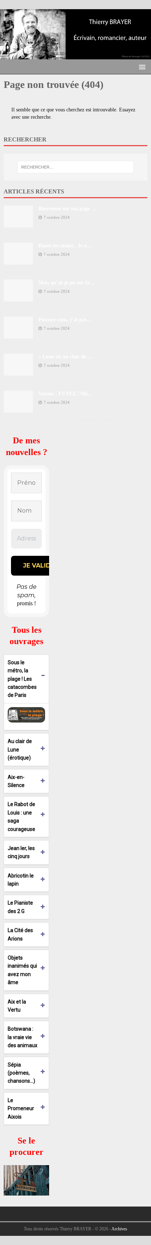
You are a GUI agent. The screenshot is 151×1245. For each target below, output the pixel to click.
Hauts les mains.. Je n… (65, 245)
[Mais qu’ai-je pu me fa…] (18, 297)
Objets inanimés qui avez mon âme (22, 970)
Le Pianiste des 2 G (20, 907)
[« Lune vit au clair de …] (18, 371)
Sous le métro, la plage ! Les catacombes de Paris (22, 679)
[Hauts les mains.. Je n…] (18, 260)
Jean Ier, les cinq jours (21, 852)
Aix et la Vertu (17, 1006)
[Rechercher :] (75, 167)
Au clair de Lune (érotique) (20, 749)
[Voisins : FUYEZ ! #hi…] (18, 408)
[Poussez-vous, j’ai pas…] (18, 334)
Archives (119, 1228)
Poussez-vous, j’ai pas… (65, 319)
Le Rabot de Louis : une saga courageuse (21, 816)
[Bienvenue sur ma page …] (18, 223)
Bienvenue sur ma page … (67, 208)
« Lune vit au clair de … (65, 356)
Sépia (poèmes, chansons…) (21, 1073)
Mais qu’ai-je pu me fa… (66, 282)
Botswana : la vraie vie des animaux (22, 1037)
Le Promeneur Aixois (21, 1108)
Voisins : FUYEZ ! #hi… (65, 393)
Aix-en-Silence (16, 781)
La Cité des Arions (20, 934)
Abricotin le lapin (21, 880)
